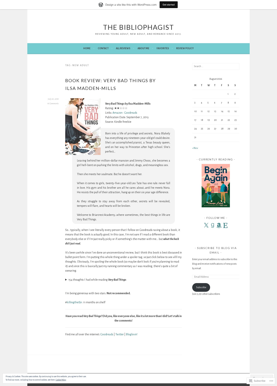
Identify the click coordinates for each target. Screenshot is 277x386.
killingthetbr (74, 302)
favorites (163, 48)
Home (86, 48)
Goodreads (130, 112)
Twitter (119, 334)
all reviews (123, 48)
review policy (185, 48)
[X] (206, 225)
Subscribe (201, 287)
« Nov (195, 148)
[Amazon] (219, 225)
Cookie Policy (61, 380)
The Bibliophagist (138, 27)
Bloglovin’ (132, 334)
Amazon (117, 112)
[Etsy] (225, 225)
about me (143, 48)
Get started (169, 4)
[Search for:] (215, 66)
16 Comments (53, 103)
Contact (103, 48)
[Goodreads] (213, 225)
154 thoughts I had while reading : (97, 279)
